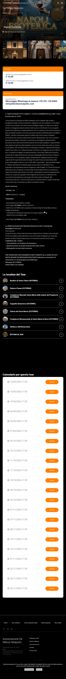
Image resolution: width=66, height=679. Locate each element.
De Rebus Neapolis (13, 8)
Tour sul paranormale (30, 623)
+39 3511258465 (7, 3)
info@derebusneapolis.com (20, 3)
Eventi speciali (46, 623)
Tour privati (57, 623)
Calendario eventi (34, 638)
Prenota (52, 382)
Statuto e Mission (34, 641)
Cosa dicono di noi (34, 644)
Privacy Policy (33, 650)
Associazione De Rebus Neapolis (12, 640)
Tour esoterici (16, 623)
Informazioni (29, 669)
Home (4, 13)
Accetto (39, 669)
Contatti (31, 647)
